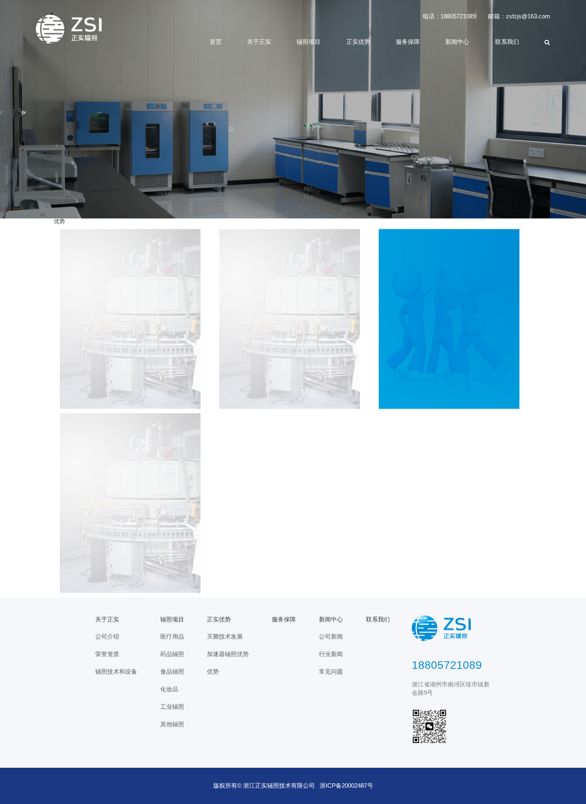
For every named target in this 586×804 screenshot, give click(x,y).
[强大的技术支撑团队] (293, 319)
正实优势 (358, 42)
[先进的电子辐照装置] (133, 319)
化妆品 (169, 689)
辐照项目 (309, 42)
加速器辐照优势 (228, 654)
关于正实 (259, 42)
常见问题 (331, 671)
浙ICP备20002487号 (346, 785)
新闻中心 (457, 42)
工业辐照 (172, 707)
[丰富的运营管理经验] (133, 503)
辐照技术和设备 (116, 671)
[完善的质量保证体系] (452, 319)
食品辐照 (172, 671)
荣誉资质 (107, 654)
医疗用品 (172, 636)
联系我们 (507, 42)
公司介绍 (107, 636)
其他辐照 (172, 724)
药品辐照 (172, 654)
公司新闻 (331, 636)
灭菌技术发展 (225, 636)
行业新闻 (331, 654)
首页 (216, 42)
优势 (213, 671)
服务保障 (408, 42)
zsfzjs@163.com (528, 16)
